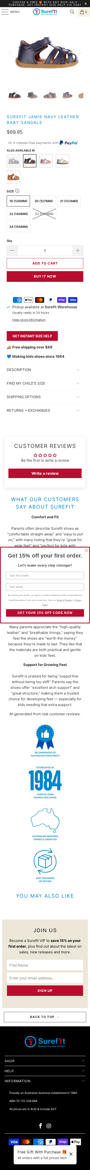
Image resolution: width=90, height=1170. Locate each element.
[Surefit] (45, 12)
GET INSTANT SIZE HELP (32, 336)
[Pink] (46, 160)
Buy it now (45, 276)
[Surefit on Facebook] (40, 1126)
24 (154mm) (18, 227)
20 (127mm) (44, 201)
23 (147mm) (44, 214)
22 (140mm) (18, 214)
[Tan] (13, 177)
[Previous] (10, 53)
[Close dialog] (86, 550)
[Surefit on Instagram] (49, 1126)
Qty (9, 241)
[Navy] (29, 160)
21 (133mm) (69, 201)
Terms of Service (64, 600)
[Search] (72, 12)
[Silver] (62, 160)
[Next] (80, 53)
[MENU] (2, 12)
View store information (28, 320)
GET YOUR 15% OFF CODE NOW (45, 612)
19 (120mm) (18, 201)
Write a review (45, 473)
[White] (13, 160)
